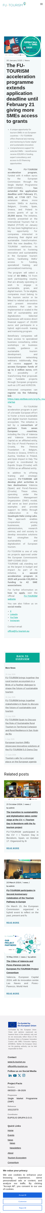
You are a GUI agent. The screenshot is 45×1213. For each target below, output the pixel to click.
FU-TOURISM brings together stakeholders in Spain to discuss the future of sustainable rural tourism (22, 705)
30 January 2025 (14, 60)
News (13, 11)
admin (10, 808)
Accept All (22, 1195)
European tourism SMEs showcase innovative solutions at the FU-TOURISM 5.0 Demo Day (22, 746)
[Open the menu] (41, 4)
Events (11, 1135)
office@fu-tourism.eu (18, 631)
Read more (12, 848)
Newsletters (15, 1148)
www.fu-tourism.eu (16, 1062)
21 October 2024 (14, 804)
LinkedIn (14, 614)
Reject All (22, 1208)
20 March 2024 (13, 882)
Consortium (13, 1162)
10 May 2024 (12, 957)
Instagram (15, 620)
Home (10, 1130)
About (10, 1153)
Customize (22, 1201)
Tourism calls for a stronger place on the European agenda (20, 760)
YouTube (14, 617)
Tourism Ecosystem (17, 1158)
